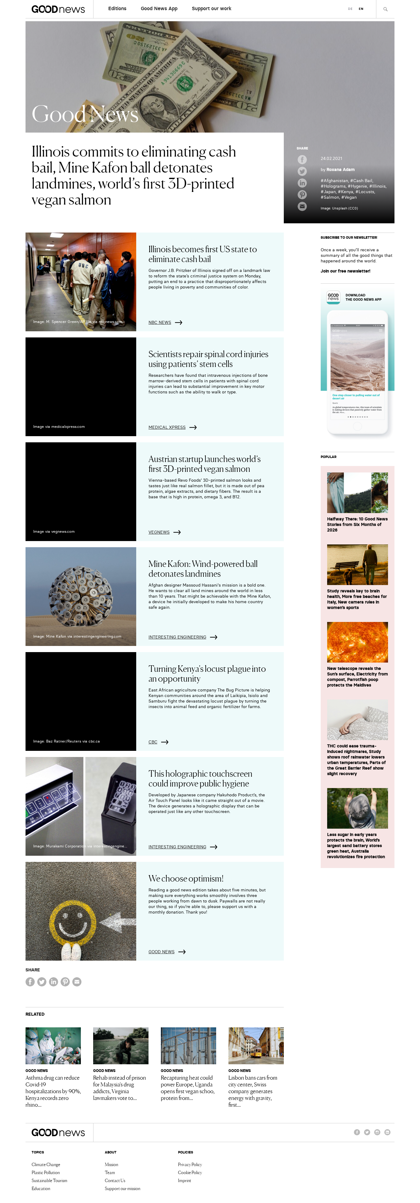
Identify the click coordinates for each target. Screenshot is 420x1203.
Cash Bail (362, 180)
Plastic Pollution (46, 1172)
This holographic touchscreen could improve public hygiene (200, 778)
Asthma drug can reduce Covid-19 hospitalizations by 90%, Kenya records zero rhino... (53, 1090)
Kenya (347, 191)
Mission (111, 1164)
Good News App (159, 8)
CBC (153, 742)
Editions (117, 8)
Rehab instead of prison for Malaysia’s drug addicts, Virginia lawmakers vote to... (119, 1087)
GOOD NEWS (162, 951)
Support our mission (122, 1188)
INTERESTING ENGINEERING (177, 637)
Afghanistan (336, 180)
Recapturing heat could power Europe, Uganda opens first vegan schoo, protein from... (188, 1087)
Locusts (366, 191)
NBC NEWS (160, 322)
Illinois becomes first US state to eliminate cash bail (203, 253)
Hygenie (359, 186)
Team (110, 1172)
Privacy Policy (190, 1164)
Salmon (331, 197)
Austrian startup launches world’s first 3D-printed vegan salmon (205, 463)
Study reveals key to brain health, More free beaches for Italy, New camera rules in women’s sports (357, 599)
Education (41, 1188)
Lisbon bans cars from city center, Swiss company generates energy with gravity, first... (252, 1090)
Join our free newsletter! (345, 271)
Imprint (184, 1180)
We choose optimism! (186, 878)
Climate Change (46, 1164)
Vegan (350, 197)
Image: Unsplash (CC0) (339, 208)
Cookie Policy (190, 1172)
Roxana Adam (341, 169)
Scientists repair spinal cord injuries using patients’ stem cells (208, 358)
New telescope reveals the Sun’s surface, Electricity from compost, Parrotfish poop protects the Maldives (357, 677)
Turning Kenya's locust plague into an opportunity (207, 673)
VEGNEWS (159, 532)
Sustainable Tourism (49, 1180)
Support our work (212, 8)
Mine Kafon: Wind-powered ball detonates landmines (203, 568)
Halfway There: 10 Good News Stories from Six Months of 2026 (357, 524)
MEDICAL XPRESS (167, 427)
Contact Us (115, 1180)
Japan (330, 191)
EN (361, 9)
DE (350, 9)
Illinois (379, 186)
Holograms (335, 186)
